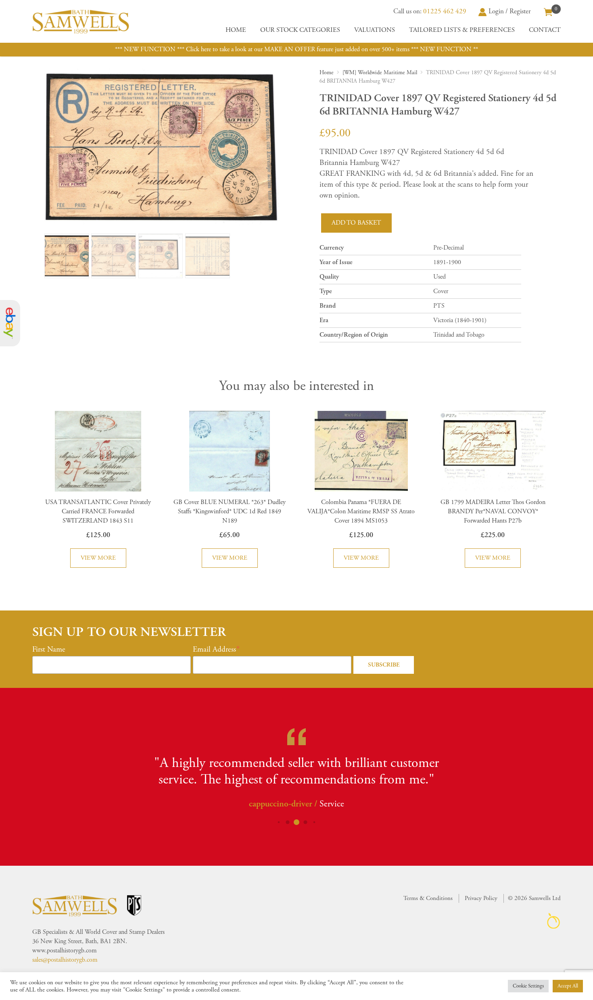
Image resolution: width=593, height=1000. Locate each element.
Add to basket (356, 223)
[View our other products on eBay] (10, 323)
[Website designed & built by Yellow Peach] (554, 921)
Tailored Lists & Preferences (462, 30)
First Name (48, 649)
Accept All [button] (568, 986)
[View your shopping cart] (548, 11)
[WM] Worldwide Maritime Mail (379, 72)
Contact (545, 30)
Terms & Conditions (428, 898)
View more (98, 558)
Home (236, 30)
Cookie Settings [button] (528, 986)
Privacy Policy (481, 898)
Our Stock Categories (300, 30)
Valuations (374, 30)
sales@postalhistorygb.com (65, 960)
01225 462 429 (444, 11)
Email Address (214, 649)
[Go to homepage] (80, 21)
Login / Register (510, 11)
